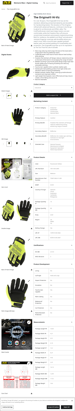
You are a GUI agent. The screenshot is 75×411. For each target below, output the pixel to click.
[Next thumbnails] (30, 96)
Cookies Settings (7, 407)
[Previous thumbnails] (3, 96)
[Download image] (31, 45)
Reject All (67, 407)
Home (3, 9)
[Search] (44, 2)
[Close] (72, 401)
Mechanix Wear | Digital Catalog (26, 3)
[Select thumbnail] (9, 96)
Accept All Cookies (53, 407)
